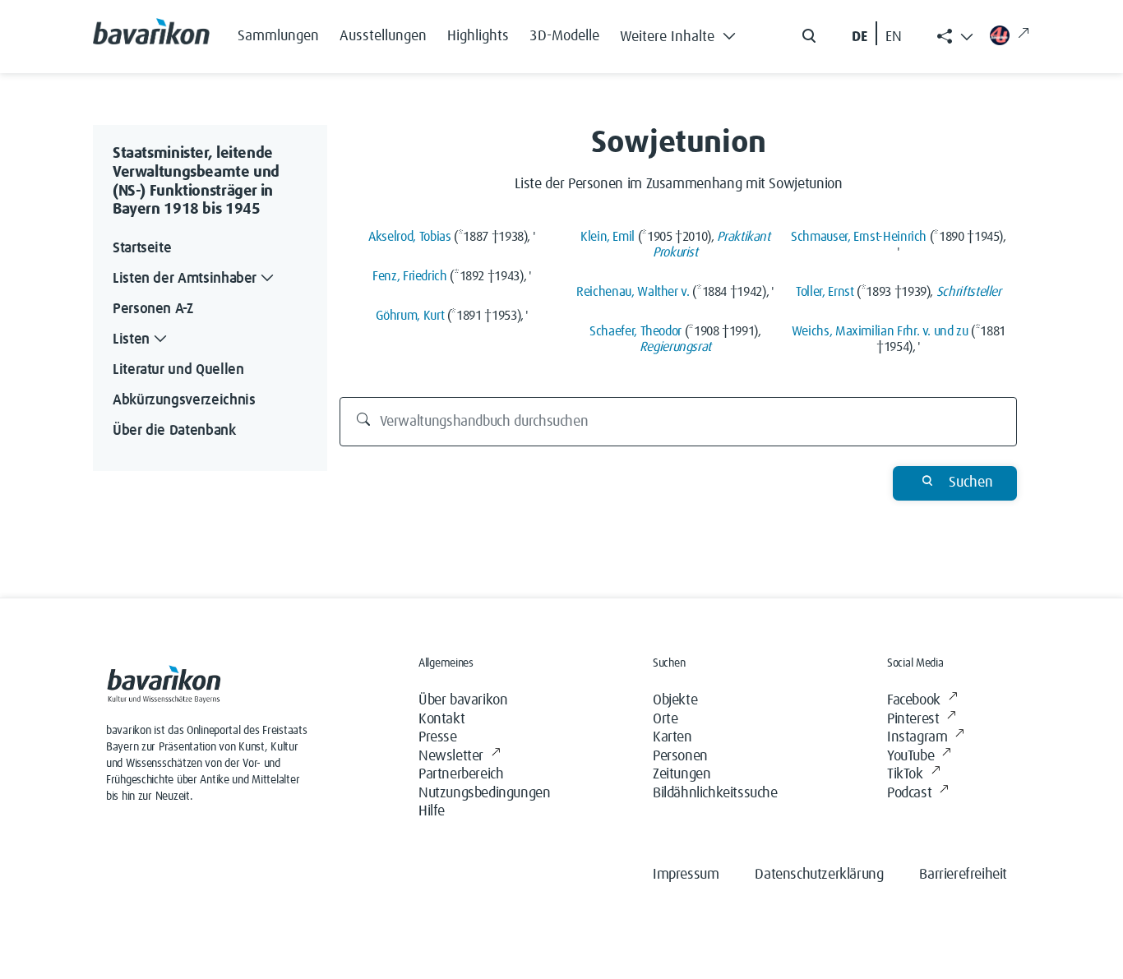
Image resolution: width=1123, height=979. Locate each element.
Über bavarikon (462, 700)
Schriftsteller (968, 291)
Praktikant (743, 236)
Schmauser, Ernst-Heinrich (859, 236)
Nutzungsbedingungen (484, 793)
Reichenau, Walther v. (632, 291)
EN (893, 37)
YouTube (910, 756)
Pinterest (913, 719)
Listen (131, 339)
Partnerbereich (460, 774)
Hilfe (431, 811)
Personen (680, 756)
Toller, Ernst (824, 291)
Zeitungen (681, 774)
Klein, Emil (607, 236)
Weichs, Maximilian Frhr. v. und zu (880, 331)
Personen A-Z (153, 309)
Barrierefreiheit (963, 874)
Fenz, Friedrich (409, 276)
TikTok (905, 774)
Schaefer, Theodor (635, 331)
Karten (672, 737)
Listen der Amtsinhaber (184, 278)
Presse (437, 737)
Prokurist (675, 252)
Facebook (913, 700)
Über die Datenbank (174, 430)
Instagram (917, 737)
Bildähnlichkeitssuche (715, 793)
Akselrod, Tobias (409, 236)
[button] (682, 32)
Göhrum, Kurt (410, 315)
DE (859, 37)
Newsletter (450, 756)
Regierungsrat (675, 346)
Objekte (675, 700)
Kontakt (441, 719)
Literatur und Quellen (178, 370)
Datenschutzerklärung (819, 874)
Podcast (909, 793)
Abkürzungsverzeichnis (184, 400)
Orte (665, 719)
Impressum (686, 874)
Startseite (142, 248)
